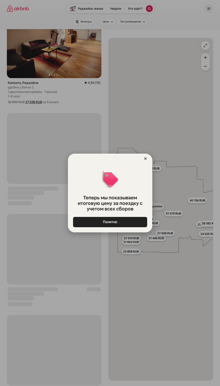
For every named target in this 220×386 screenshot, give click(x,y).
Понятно (110, 222)
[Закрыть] (145, 158)
